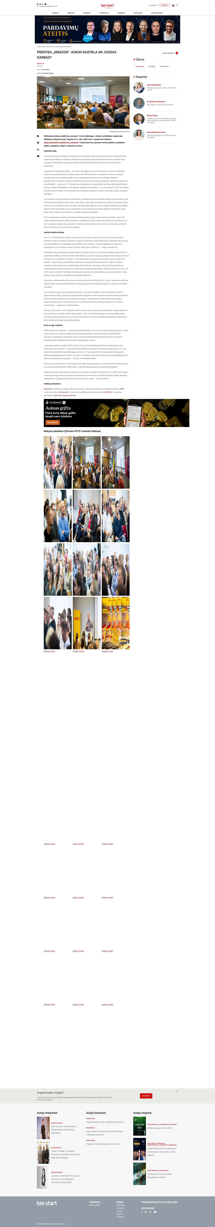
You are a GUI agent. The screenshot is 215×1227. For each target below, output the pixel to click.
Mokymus (48, 389)
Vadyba (43, 46)
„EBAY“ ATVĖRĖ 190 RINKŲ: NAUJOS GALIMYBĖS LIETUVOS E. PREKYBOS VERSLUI (66, 1154)
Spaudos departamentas (65, 395)
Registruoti (146, 1096)
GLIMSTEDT (107, 392)
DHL (84, 392)
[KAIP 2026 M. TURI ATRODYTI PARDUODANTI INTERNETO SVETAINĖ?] (43, 1128)
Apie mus (120, 1214)
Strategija (151, 66)
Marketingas (57, 1123)
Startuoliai (104, 13)
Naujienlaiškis (157, 13)
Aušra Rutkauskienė (154, 85)
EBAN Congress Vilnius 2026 (159, 1128)
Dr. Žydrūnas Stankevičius (156, 102)
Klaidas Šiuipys (152, 115)
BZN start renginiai (156, 1143)
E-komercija (140, 66)
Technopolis (63, 392)
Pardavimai (45, 73)
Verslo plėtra (164, 66)
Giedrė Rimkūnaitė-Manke (156, 132)
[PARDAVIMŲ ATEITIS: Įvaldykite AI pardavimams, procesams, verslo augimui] (139, 1149)
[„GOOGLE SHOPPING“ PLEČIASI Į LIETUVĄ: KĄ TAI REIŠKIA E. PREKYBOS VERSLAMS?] (43, 1177)
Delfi (122, 389)
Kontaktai (120, 1208)
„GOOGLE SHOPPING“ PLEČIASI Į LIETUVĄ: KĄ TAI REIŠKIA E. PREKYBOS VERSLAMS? (65, 1179)
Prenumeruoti (153, 5)
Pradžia (39, 46)
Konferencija (153, 1124)
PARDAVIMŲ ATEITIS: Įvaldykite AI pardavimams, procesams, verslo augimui (161, 1151)
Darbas (119, 1211)
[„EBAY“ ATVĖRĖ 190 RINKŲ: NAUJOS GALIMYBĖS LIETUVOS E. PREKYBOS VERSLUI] (43, 1152)
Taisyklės (120, 1217)
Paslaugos (138, 13)
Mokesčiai (90, 1118)
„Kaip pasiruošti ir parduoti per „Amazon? (61, 142)
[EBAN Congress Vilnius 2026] (139, 1126)
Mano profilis (94, 1205)
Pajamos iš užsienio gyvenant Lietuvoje (102, 1144)
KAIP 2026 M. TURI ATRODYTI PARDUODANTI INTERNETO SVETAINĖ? (64, 1129)
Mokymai (71, 13)
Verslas (55, 13)
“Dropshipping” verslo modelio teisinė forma (105, 1122)
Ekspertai (87, 13)
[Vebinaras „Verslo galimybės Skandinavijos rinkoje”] (139, 1174)
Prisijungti (164, 5)
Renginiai (121, 13)
